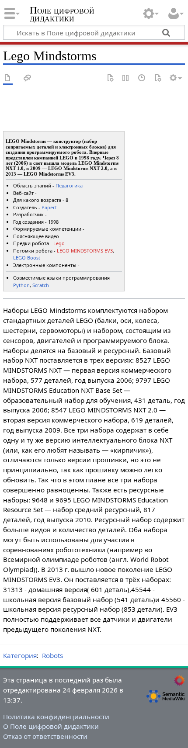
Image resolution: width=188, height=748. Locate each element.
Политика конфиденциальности (56, 716)
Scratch (40, 285)
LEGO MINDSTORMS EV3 (85, 250)
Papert (49, 207)
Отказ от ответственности (45, 736)
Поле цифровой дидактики (62, 15)
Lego (59, 243)
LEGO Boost (26, 257)
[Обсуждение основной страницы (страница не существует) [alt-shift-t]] (27, 78)
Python (21, 285)
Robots (52, 655)
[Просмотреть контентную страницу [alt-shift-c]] (8, 78)
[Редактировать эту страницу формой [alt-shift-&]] (110, 78)
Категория (20, 655)
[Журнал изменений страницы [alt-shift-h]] (142, 78)
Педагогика (69, 185)
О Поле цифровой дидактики (51, 726)
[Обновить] (157, 78)
